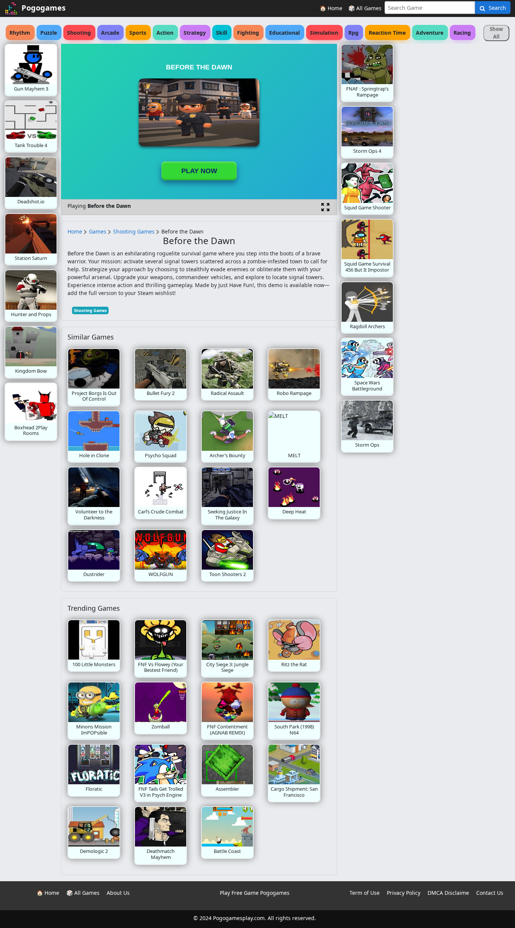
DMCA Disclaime (448, 892)
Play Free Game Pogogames (255, 892)
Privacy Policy (403, 892)
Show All (496, 33)
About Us (118, 892)
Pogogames (43, 8)
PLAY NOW (199, 171)
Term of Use (364, 892)
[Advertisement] (453, 157)
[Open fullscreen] (325, 207)
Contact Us (489, 892)
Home (74, 231)
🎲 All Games (365, 8)
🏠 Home (331, 8)
